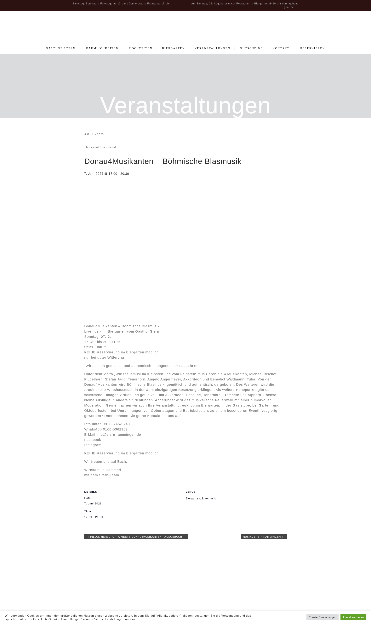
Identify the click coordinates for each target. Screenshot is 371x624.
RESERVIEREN (312, 48)
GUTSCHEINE (251, 48)
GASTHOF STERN (61, 48)
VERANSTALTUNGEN (212, 48)
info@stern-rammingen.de (118, 434)
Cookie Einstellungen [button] (322, 617)
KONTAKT (281, 48)
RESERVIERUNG (265, 580)
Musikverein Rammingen (263, 536)
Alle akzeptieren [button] (353, 617)
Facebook (92, 440)
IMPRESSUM (265, 586)
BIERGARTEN (173, 48)
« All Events (94, 134)
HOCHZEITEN (140, 48)
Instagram (92, 445)
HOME (264, 569)
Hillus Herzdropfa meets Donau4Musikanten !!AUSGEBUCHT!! (137, 536)
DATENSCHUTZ (264, 592)
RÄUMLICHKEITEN (102, 48)
